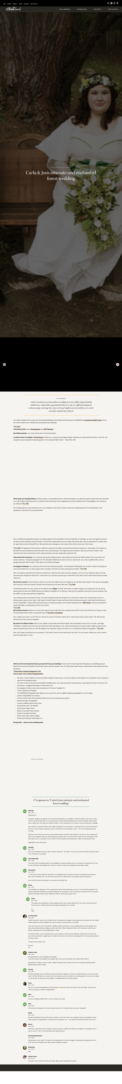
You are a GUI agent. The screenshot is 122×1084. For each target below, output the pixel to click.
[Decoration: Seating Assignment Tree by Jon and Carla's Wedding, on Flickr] (27, 671)
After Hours (87, 603)
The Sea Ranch (38, 437)
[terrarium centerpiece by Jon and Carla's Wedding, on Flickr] (54, 613)
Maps (55, 589)
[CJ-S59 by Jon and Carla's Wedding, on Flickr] (71, 584)
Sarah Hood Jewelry (32, 711)
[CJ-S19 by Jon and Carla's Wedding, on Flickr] (25, 504)
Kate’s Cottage (34, 716)
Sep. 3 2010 (31, 812)
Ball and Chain (31, 713)
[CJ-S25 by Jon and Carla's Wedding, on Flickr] (16, 608)
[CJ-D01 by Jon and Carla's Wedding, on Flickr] (16, 427)
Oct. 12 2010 (31, 1049)
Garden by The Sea (48, 688)
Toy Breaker (34, 706)
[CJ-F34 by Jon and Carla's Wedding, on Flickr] (83, 569)
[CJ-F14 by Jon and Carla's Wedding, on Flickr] (100, 628)
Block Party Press (36, 703)
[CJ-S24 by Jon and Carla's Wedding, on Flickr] (16, 548)
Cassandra (31, 870)
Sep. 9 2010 (31, 1037)
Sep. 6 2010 (31, 1005)
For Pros (26, 4)
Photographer (35, 429)
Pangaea (33, 690)
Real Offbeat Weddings (61, 167)
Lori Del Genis (32, 916)
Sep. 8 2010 (31, 1015)
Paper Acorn (30, 708)
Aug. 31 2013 (31, 1058)
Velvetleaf (92, 678)
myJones (37, 696)
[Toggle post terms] (117, 364)
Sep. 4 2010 (31, 985)
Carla (33, 899)
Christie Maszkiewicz (35, 1036)
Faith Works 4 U (37, 718)
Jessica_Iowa (32, 952)
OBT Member (48, 429)
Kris (54, 693)
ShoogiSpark (32, 701)
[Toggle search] (108, 3)
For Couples (33, 4)
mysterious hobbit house (93, 420)
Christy (30, 969)
